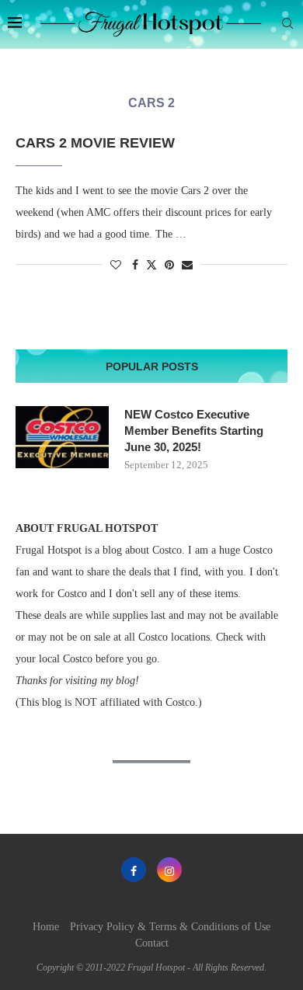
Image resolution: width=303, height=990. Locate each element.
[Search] (287, 24)
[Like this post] (115, 265)
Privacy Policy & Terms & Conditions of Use (170, 927)
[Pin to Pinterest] (169, 265)
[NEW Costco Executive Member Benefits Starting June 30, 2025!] (62, 437)
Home (46, 927)
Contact (152, 943)
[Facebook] (133, 869)
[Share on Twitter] (151, 265)
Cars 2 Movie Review (95, 143)
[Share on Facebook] (135, 265)
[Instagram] (169, 869)
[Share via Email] (187, 265)
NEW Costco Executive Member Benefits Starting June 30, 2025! (193, 430)
